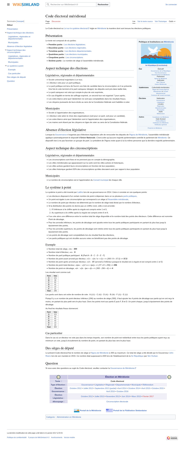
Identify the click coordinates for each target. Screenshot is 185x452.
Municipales (160, 110)
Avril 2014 (122, 388)
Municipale (136, 385)
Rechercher (103, 4)
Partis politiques (161, 121)
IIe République (150, 65)
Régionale (110, 385)
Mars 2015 (136, 396)
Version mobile (69, 437)
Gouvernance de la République (161, 71)
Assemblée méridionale (118, 199)
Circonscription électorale (117, 401)
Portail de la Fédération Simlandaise (130, 410)
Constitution (162, 65)
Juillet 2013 (88, 388)
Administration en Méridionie (69, 417)
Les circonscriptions (74, 57)
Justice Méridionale (161, 84)
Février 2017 (148, 396)
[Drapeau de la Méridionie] (156, 54)
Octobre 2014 (134, 388)
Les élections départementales (78, 51)
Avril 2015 (146, 388)
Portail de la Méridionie (155, 128)
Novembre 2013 (113, 396)
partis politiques (130, 196)
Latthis (80, 192)
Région (154, 89)
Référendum (161, 113)
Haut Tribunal (160, 82)
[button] (8, 4)
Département (157, 91)
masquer (20, 21)
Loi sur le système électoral (75, 28)
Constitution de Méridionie (160, 117)
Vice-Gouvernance (160, 73)
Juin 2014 (126, 396)
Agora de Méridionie (160, 78)
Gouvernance (160, 100)
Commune (154, 95)
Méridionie (101, 28)
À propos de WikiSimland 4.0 (38, 437)
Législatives (160, 102)
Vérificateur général (161, 124)
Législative (99, 385)
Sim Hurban (152, 356)
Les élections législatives (74, 44)
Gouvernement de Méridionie (161, 74)
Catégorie (50, 417)
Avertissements (56, 437)
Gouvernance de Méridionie (122, 368)
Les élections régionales (75, 48)
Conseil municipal (164, 95)
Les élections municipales (76, 54)
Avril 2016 (110, 391)
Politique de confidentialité (17, 437)
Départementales (160, 108)
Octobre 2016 (122, 391)
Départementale (123, 385)
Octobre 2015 (158, 388)
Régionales (160, 106)
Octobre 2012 (76, 388)
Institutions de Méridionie (160, 122)
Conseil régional (164, 89)
